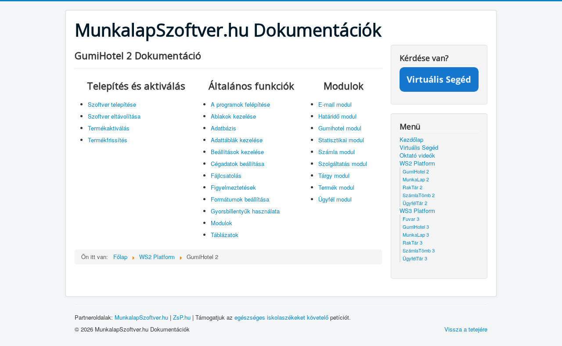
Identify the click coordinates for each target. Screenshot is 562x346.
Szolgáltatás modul (342, 163)
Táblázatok (224, 235)
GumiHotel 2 (416, 171)
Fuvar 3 (411, 218)
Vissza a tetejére (465, 329)
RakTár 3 (412, 242)
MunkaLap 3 (416, 234)
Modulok (221, 223)
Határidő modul (337, 116)
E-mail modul (335, 104)
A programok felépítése (240, 104)
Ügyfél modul (335, 199)
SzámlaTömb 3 (419, 250)
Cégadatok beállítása (237, 163)
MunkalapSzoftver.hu (141, 317)
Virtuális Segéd (419, 147)
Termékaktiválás (109, 128)
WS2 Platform (417, 163)
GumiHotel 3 (416, 226)
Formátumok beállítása (240, 199)
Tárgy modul (333, 175)
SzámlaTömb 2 (419, 194)
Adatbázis (223, 128)
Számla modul (336, 152)
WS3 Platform (417, 211)
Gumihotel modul (339, 128)
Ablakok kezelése (233, 116)
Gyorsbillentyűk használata (245, 211)
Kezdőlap (411, 140)
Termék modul (336, 187)
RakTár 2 (412, 187)
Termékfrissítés (107, 140)
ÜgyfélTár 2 (415, 202)
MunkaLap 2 (416, 179)
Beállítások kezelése (237, 152)
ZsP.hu (182, 317)
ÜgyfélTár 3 (415, 258)
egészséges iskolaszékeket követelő (281, 317)
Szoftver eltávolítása (114, 116)
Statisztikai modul (341, 140)
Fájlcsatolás (226, 175)
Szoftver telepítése (112, 104)
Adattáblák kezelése (237, 140)
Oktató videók (417, 155)
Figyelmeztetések (233, 187)
